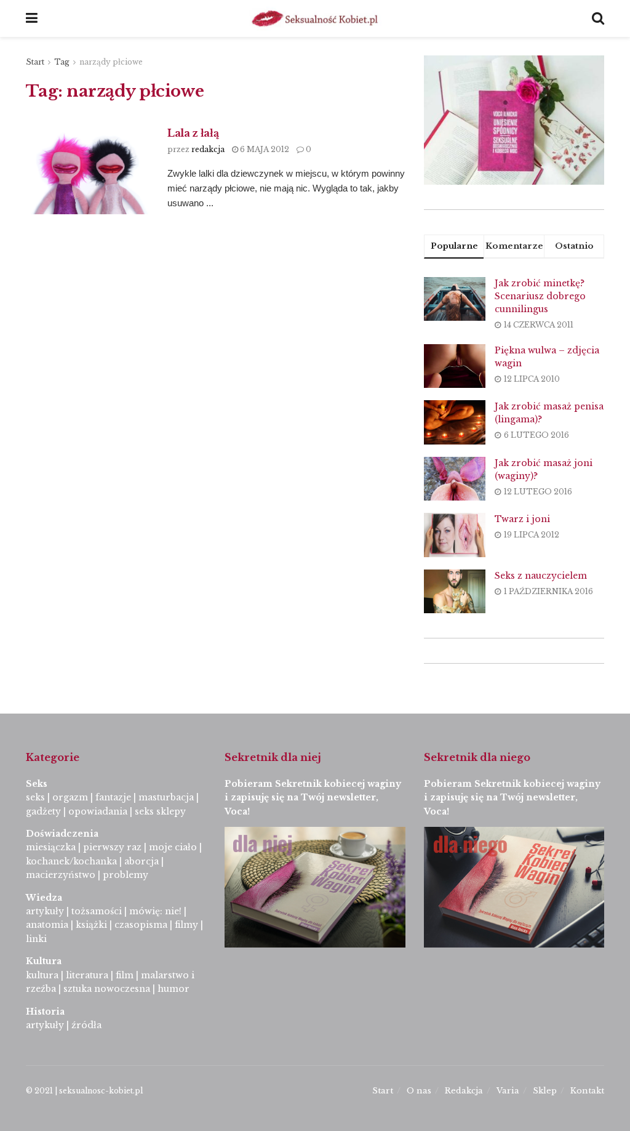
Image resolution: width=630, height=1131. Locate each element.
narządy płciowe (111, 61)
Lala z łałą (192, 133)
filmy (186, 924)
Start (35, 61)
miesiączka (51, 847)
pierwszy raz (112, 847)
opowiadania (97, 811)
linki (36, 938)
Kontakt (587, 1090)
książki (91, 924)
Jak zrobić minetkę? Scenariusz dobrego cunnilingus (540, 296)
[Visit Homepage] (315, 18)
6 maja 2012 (263, 149)
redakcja (208, 149)
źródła (85, 1025)
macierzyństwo (60, 874)
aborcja (141, 861)
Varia (507, 1090)
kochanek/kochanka (71, 861)
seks (35, 797)
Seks (38, 783)
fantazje (113, 797)
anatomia (47, 924)
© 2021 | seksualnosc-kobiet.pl (84, 1090)
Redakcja (464, 1090)
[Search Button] (598, 18)
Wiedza (44, 897)
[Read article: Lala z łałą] (87, 170)
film (125, 975)
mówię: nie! (154, 911)
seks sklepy (160, 811)
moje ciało (173, 847)
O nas (419, 1090)
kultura (42, 975)
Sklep (545, 1090)
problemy (125, 874)
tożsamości (96, 911)
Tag (62, 61)
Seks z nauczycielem (541, 575)
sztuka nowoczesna (106, 988)
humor (173, 988)
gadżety (43, 811)
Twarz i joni (522, 519)
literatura (87, 975)
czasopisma (140, 924)
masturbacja (166, 797)
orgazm (70, 797)
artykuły (45, 911)
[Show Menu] (32, 18)
